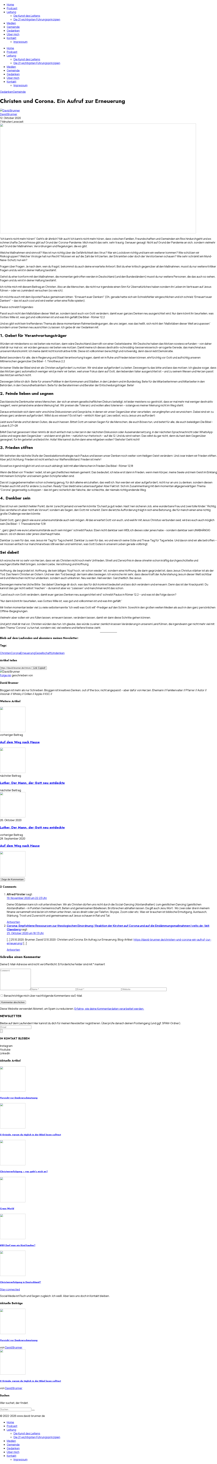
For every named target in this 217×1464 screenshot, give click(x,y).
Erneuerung (27, 653)
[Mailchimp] (1, 1031)
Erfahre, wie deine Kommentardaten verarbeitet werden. (109, 1009)
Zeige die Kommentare (12, 879)
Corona (15, 653)
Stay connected (10, 1289)
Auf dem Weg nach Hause (20, 742)
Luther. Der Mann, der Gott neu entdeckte (32, 783)
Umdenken (58, 653)
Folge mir (5, 675)
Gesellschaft (43, 653)
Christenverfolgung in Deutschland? (20, 1282)
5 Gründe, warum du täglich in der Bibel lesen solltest (30, 1134)
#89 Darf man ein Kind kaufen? (17, 1245)
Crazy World (7, 1208)
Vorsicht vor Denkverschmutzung (18, 1097)
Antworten (13, 922)
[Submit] (33, 1410)
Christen (5, 653)
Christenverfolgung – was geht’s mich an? (24, 1171)
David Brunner (8, 114)
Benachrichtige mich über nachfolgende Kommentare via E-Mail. (43, 996)
